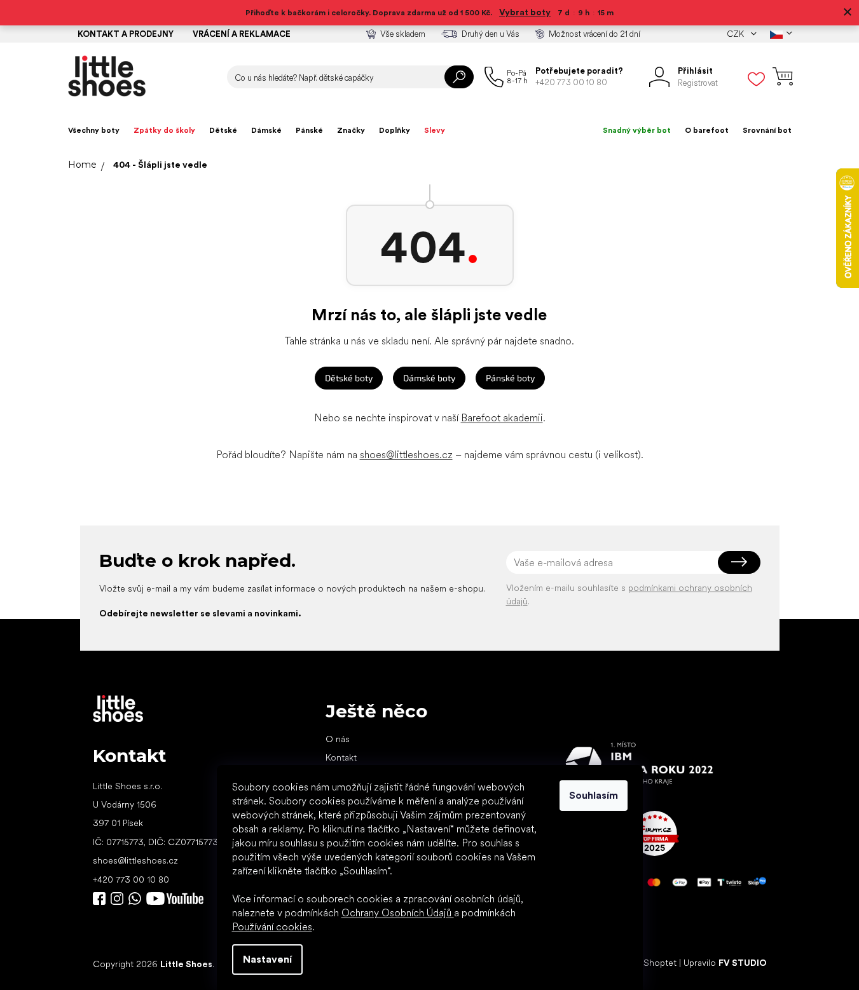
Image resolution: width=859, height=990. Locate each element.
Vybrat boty (525, 12)
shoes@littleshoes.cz (406, 455)
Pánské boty (510, 377)
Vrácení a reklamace (242, 34)
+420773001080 (137, 898)
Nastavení (267, 959)
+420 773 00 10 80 (131, 879)
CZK (736, 34)
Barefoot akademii (502, 418)
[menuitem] (94, 130)
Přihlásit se (739, 562)
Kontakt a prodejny (126, 34)
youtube (174, 898)
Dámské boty (429, 377)
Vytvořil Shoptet (644, 963)
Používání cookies (272, 927)
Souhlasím (593, 795)
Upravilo (725, 963)
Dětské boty (349, 377)
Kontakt (341, 757)
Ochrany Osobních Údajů (397, 913)
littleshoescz (117, 898)
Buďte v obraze (99, 898)
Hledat (459, 76)
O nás (338, 739)
